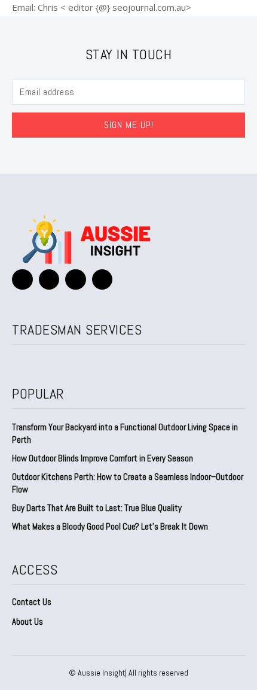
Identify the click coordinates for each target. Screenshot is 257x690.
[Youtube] (102, 279)
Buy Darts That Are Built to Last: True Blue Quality (97, 507)
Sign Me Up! (129, 124)
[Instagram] (49, 279)
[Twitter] (75, 279)
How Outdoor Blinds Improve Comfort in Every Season (102, 458)
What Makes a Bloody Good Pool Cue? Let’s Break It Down (110, 526)
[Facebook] (22, 279)
